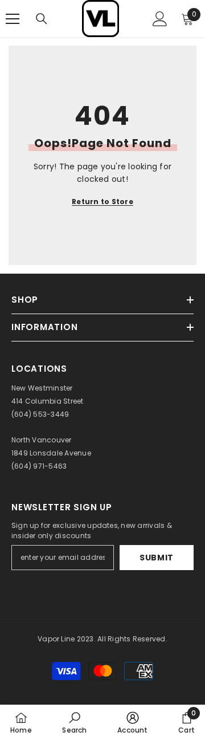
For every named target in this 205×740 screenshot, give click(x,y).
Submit (157, 557)
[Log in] (160, 18)
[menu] (12, 19)
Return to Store (102, 201)
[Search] (41, 19)
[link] (74, 722)
